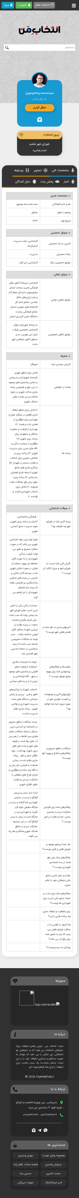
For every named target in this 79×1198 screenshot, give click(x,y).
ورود (6, 5)
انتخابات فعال (42, 5)
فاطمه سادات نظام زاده (25, 1164)
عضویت (22, 5)
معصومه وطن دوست (53, 1155)
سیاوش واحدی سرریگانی (53, 1165)
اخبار (67, 181)
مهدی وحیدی (25, 1155)
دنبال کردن (39, 107)
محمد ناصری (53, 1173)
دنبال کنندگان (23, 181)
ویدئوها (19, 170)
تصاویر (38, 170)
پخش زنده (47, 181)
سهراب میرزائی (25, 1182)
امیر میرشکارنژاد (53, 1182)
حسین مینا (25, 1173)
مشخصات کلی (61, 170)
